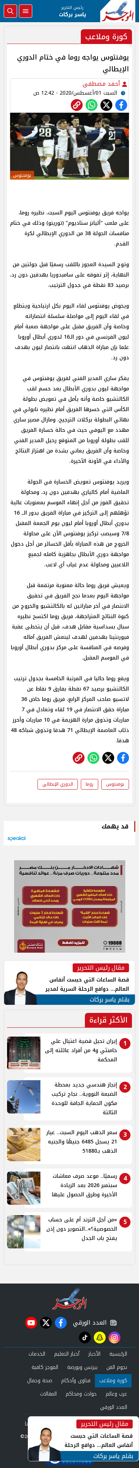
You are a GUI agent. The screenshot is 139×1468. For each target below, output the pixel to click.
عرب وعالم (116, 1394)
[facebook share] (121, 105)
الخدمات (37, 1354)
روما (89, 784)
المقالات (48, 1394)
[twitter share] (106, 105)
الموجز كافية (45, 1367)
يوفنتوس (115, 784)
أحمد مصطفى (102, 83)
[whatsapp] (77, 105)
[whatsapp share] (91, 105)
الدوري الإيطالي (57, 784)
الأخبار (94, 1354)
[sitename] (69, 1298)
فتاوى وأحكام (75, 1381)
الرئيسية (118, 1354)
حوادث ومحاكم (81, 1394)
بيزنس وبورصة (82, 1367)
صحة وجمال (39, 1381)
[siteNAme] (117, 11)
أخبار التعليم (66, 1354)
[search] (10, 11)
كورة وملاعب (113, 1381)
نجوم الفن (116, 1367)
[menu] (25, 11)
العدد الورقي (88, 1323)
